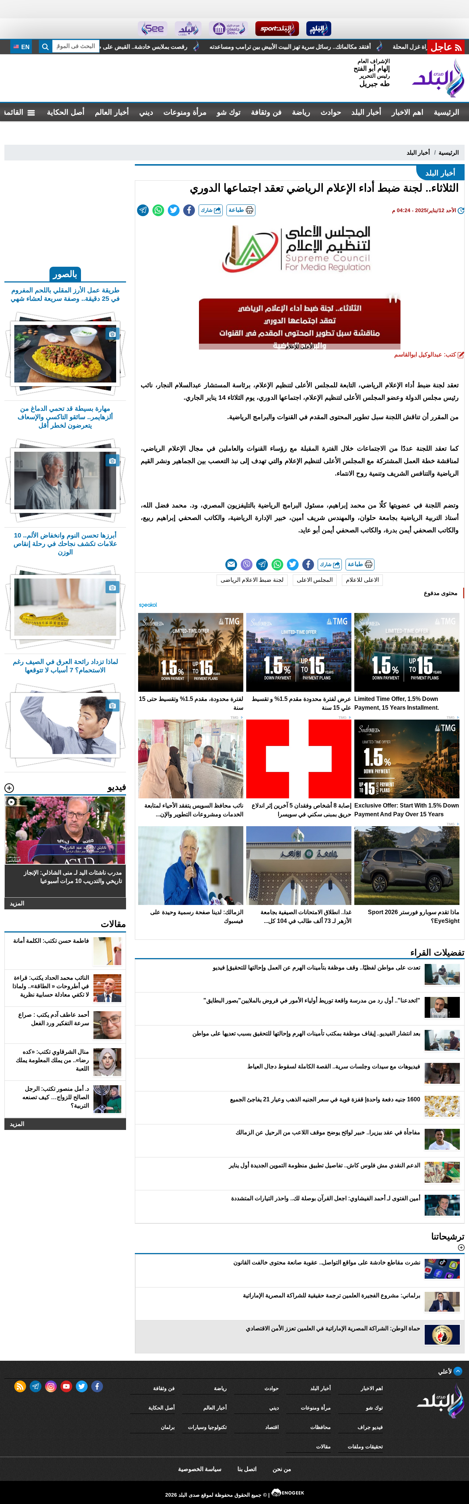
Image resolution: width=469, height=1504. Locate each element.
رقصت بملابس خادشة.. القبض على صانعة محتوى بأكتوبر (205, 47)
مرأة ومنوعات (185, 112)
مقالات (323, 1446)
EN (25, 47)
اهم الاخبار (408, 112)
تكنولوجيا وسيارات (207, 1427)
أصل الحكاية (66, 112)
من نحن (282, 1469)
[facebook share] (189, 210)
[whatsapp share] (158, 210)
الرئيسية (446, 112)
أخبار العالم (112, 112)
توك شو (229, 112)
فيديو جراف (370, 1427)
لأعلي (445, 1371)
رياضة (301, 112)
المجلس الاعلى (315, 580)
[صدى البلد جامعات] (228, 28)
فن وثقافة (266, 112)
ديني (146, 112)
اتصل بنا (246, 1469)
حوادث (331, 112)
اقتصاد (272, 1427)
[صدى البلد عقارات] (188, 28)
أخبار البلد (366, 112)
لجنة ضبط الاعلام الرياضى (252, 580)
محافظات (320, 1427)
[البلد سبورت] (277, 28)
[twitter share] (174, 210)
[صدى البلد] (438, 78)
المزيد (17, 903)
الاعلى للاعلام (362, 580)
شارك (207, 210)
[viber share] (246, 564)
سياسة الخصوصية (199, 1469)
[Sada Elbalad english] (152, 28)
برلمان (168, 1427)
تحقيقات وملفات (365, 1446)
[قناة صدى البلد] (319, 28)
